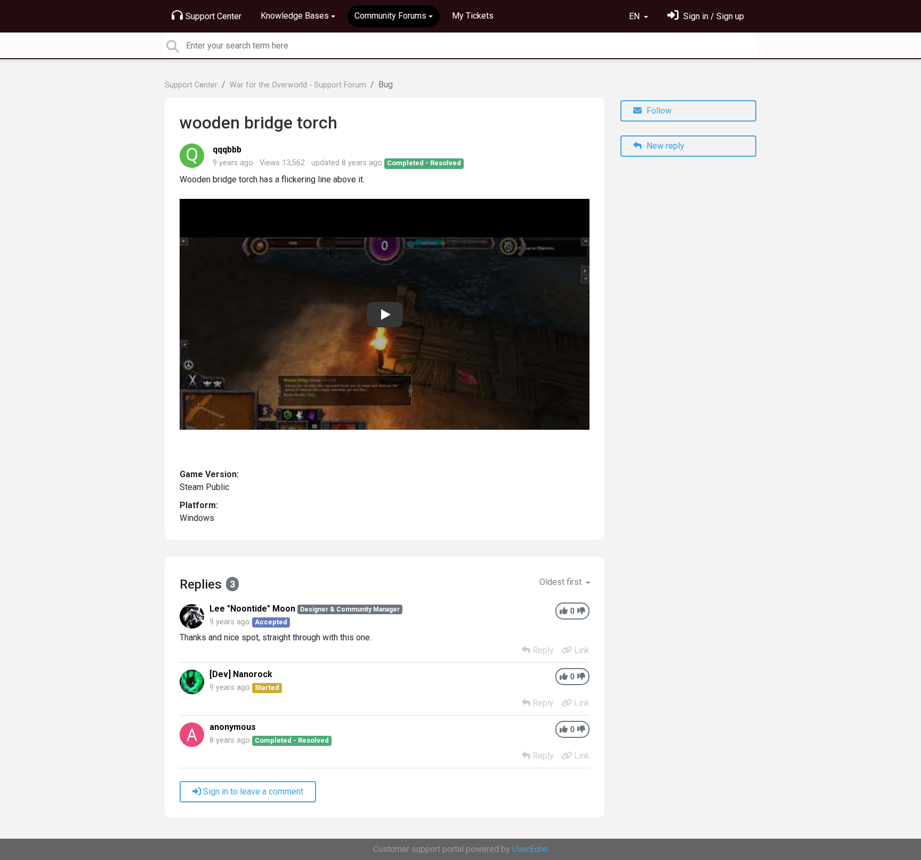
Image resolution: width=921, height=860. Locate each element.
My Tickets (473, 16)
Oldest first (561, 582)
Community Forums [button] (390, 16)
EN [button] (635, 16)
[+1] (564, 611)
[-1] (581, 611)
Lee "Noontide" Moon (252, 609)
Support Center (213, 16)
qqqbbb (227, 149)
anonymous (232, 727)
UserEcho (530, 849)
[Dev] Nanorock (240, 674)
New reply (664, 146)
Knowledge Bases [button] (295, 16)
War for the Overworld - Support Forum (298, 85)
